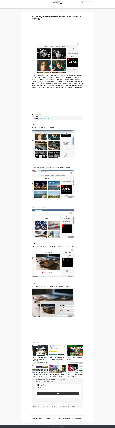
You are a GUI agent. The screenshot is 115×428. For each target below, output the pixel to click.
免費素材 (59, 406)
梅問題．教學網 (57, 3)
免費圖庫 (42, 406)
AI (46, 7)
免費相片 (53, 406)
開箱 (64, 7)
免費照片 (48, 406)
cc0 (38, 406)
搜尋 (82, 2)
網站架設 (52, 7)
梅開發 (68, 7)
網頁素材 (73, 406)
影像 (49, 7)
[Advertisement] (57, 32)
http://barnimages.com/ (44, 118)
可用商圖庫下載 (66, 406)
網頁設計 (57, 7)
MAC (61, 7)
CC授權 (41, 381)
